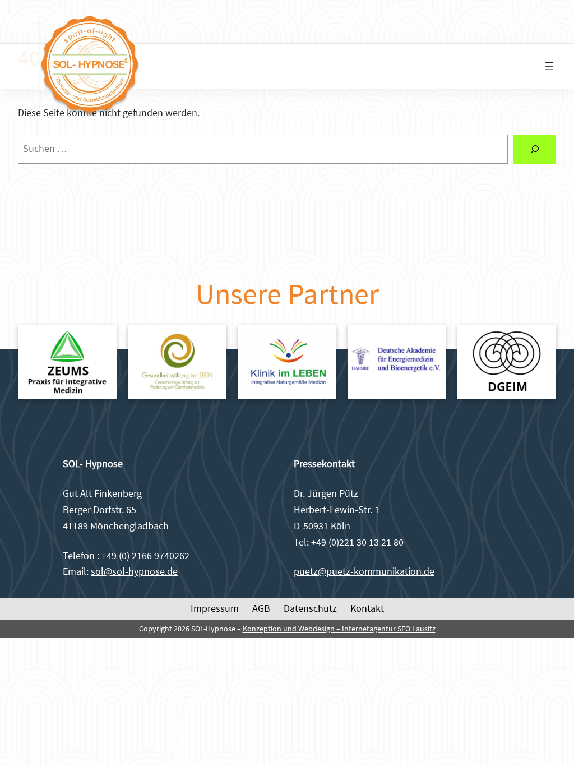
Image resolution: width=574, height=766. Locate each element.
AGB (261, 608)
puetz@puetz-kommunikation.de (364, 571)
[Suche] (534, 149)
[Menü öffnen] (549, 66)
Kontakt (367, 608)
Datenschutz (310, 608)
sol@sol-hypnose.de (134, 571)
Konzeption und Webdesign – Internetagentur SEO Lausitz (339, 629)
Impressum (215, 608)
